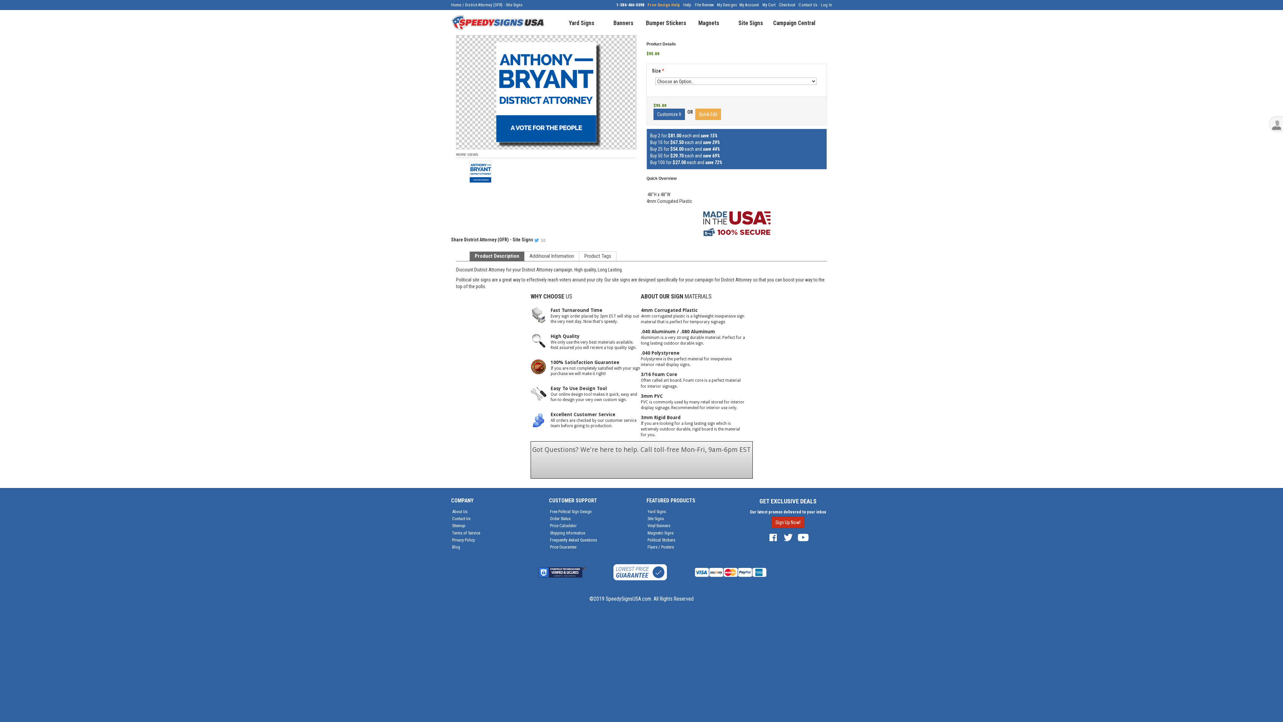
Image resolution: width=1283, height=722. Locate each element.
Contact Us (808, 5)
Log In (826, 5)
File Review (704, 5)
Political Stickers (661, 540)
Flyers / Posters (661, 547)
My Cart (768, 5)
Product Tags (597, 256)
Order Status (560, 518)
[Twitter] (788, 536)
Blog (456, 547)
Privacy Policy (463, 540)
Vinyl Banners (659, 525)
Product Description (497, 256)
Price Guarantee (563, 547)
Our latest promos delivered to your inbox (788, 511)
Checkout (787, 5)
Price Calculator (563, 525)
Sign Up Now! (788, 522)
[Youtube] (803, 536)
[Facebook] (773, 536)
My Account (749, 5)
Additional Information (552, 256)
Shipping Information (567, 532)
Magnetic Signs (661, 532)
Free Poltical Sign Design (571, 511)
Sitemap (458, 525)
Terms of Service (466, 532)
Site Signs (656, 518)
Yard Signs (657, 511)
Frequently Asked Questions (573, 540)
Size (658, 71)
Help (687, 5)
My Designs (727, 5)
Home (456, 5)
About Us (459, 511)
